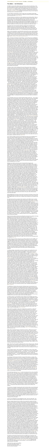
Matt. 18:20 (34, 430)
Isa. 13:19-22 (20, 186)
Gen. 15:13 (12, 36)
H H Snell (16, 1)
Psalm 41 (19, 359)
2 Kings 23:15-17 (10, 62)
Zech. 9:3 (16, 119)
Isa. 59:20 (33, 280)
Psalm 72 (11, 360)
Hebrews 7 (9, 303)
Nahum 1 (9, 84)
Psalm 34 (35, 367)
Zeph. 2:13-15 (19, 91)
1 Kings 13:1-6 (10, 52)
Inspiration (20, 1)
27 (32, 115)
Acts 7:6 (20, 36)
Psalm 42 (33, 359)
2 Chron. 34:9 (9, 257)
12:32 (19, 439)
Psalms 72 (19, 372)
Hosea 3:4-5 (32, 277)
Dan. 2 (14, 237)
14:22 (24, 186)
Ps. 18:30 (9, 8)
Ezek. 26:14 (27, 149)
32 (33, 115)
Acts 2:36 (31, 334)
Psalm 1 (14, 359)
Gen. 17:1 (31, 300)
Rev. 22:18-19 (27, 439)
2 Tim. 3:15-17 (18, 15)
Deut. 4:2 (16, 439)
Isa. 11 (32, 419)
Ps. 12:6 (12, 10)
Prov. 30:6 (22, 439)
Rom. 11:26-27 (10, 284)
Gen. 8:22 (20, 29)
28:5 (37, 115)
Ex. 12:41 (16, 36)
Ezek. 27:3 (29, 115)
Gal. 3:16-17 (24, 36)
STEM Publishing (10, 1)
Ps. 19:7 (12, 8)
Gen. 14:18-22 (22, 307)
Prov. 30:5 (16, 10)
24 (26, 186)
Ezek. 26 (22, 134)
